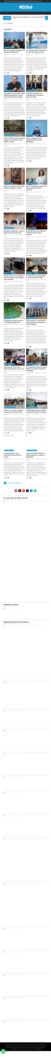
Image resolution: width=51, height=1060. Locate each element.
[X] (27, 490)
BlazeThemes (38, 1048)
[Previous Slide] (46, 1)
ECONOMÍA (29, 90)
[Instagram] (15, 490)
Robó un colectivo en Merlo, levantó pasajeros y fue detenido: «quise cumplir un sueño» (14, 140)
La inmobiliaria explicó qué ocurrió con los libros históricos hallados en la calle (24, 1)
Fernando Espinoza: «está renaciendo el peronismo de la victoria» (12, 455)
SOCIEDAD (12, 47)
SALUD (11, 183)
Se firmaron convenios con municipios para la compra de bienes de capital (34, 95)
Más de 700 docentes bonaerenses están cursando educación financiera (36, 188)
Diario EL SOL (8, 54)
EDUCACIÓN (29, 183)
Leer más (5, 72)
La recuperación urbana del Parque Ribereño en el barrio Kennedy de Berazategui (36, 368)
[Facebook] (31, 490)
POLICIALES (7, 135)
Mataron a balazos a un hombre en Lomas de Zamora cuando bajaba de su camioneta (14, 277)
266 (17, 483)
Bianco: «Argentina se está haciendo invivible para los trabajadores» (34, 140)
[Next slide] (48, 1)
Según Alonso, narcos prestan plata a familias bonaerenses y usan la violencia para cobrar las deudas (14, 95)
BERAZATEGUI (29, 272)
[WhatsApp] (35, 490)
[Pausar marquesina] (46, 18)
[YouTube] (23, 490)
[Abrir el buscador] (45, 13)
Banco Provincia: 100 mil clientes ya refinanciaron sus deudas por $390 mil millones (36, 322)
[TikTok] (19, 490)
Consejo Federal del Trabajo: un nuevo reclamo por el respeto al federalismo (35, 455)
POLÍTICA (29, 135)
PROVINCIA (7, 47)
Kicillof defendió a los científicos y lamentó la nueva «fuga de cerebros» (36, 232)
